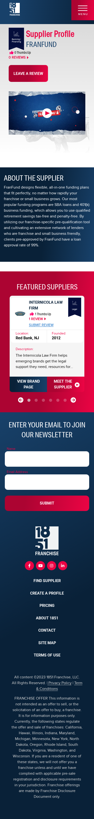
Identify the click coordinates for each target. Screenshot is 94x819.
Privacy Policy (59, 683)
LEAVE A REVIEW (28, 73)
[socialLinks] (29, 566)
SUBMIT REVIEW (41, 325)
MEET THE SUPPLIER (63, 384)
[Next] (73, 400)
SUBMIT (47, 503)
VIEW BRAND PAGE (28, 384)
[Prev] (20, 400)
